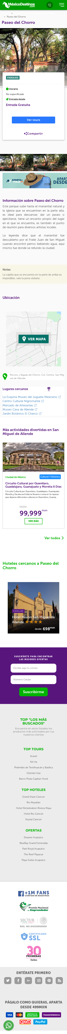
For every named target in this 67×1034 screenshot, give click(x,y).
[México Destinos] (18, 5)
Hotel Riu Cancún (33, 813)
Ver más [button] (33, 521)
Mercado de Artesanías (18, 405)
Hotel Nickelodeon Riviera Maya (33, 808)
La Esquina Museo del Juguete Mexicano (30, 397)
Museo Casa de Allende (19, 409)
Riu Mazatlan (33, 802)
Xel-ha (33, 761)
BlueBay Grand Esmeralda (34, 843)
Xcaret (33, 756)
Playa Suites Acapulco (33, 860)
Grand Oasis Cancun (33, 796)
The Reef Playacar (33, 854)
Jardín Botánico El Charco (21, 413)
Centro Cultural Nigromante (22, 401)
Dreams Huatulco (33, 837)
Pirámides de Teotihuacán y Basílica (33, 767)
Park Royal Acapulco (33, 848)
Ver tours (33, 120)
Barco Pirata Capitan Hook (33, 778)
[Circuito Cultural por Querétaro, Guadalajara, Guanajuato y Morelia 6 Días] (33, 457)
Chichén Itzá (33, 773)
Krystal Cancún (33, 819)
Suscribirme (33, 692)
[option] (17, 162)
